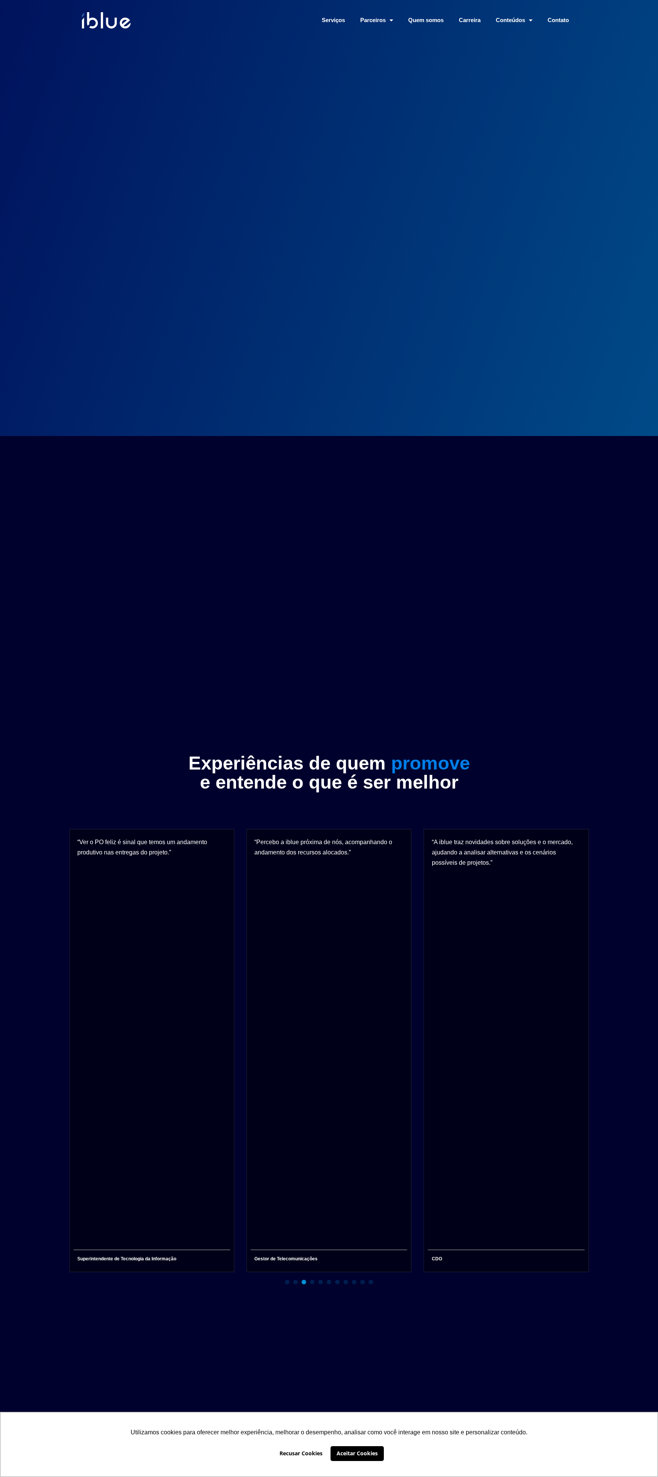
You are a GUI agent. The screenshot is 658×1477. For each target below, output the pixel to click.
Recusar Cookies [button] (301, 1453)
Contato (558, 20)
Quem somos (426, 20)
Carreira (470, 20)
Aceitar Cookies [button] (357, 1453)
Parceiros (373, 20)
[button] (287, 1282)
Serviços (333, 20)
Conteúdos (510, 20)
